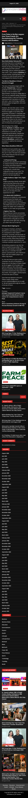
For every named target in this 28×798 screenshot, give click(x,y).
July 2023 (4, 557)
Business (4, 31)
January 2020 (5, 611)
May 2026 (4, 461)
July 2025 (4, 490)
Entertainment (6, 627)
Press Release (12, 329)
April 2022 (4, 600)
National (4, 641)
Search (5, 393)
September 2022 (6, 586)
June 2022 (4, 594)
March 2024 (5, 535)
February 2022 (6, 605)
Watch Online (24, 19)
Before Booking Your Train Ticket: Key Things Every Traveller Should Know (14, 712)
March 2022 (5, 602)
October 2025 (5, 481)
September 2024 (6, 518)
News (3, 644)
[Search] (20, 18)
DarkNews (10, 794)
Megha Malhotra (8, 43)
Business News (6, 622)
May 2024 (4, 529)
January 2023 (5, 574)
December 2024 (6, 509)
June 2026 (4, 459)
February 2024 (6, 538)
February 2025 (6, 504)
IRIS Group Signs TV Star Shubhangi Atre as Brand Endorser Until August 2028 (14, 322)
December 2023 (6, 543)
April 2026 (4, 464)
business (8, 288)
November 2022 (6, 580)
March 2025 (5, 501)
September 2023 (6, 552)
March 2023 (5, 569)
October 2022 (5, 583)
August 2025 (5, 487)
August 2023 (5, 555)
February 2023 (6, 571)
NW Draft (4, 647)
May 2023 (4, 563)
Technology (11, 354)
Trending (4, 661)
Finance (4, 630)
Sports (4, 655)
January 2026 (5, 473)
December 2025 (6, 476)
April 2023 (4, 566)
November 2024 (6, 512)
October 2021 (5, 608)
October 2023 (5, 549)
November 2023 (6, 546)
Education (5, 624)
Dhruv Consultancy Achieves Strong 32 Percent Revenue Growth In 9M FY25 (14, 303)
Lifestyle (4, 636)
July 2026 (4, 456)
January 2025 (5, 507)
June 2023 (4, 560)
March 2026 (5, 467)
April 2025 (4, 498)
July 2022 (4, 591)
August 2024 (5, 521)
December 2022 (6, 577)
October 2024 (5, 515)
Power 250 (5, 650)
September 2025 (6, 484)
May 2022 (4, 597)
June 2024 (4, 526)
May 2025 (4, 495)
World (3, 664)
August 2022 (5, 588)
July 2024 (4, 524)
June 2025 (4, 492)
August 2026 (5, 453)
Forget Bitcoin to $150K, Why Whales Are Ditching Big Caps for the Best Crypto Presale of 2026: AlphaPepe (14, 348)
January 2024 (5, 540)
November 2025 (6, 478)
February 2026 (6, 470)
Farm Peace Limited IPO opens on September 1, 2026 (14, 375)
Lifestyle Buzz (6, 639)
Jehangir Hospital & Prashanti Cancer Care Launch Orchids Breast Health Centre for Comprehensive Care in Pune (13, 295)
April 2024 (4, 532)
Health (4, 633)
